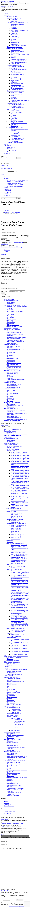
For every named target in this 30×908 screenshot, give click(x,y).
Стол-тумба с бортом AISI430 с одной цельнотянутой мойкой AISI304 (19, 625)
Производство (8, 814)
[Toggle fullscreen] (4, 844)
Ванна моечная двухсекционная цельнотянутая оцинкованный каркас (20, 467)
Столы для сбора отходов (18, 630)
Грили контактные (12, 687)
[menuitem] (6, 13)
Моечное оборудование (10, 444)
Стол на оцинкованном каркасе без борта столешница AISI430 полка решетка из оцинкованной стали (20, 594)
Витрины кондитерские (14, 713)
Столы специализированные (15, 628)
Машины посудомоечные (11, 443)
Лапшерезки (10, 768)
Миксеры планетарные (13, 773)
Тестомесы (10, 748)
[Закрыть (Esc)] (1, 841)
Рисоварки (10, 698)
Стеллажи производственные (15, 543)
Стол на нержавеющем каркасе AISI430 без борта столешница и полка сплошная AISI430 (20, 572)
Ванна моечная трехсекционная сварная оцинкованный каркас (20, 489)
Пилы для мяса (11, 782)
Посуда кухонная (15, 730)
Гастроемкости (18, 719)
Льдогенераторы (12, 753)
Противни (10, 540)
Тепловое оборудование (11, 677)
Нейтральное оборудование (12, 449)
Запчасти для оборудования (15, 242)
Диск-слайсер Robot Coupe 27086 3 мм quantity (14, 235)
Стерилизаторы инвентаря (14, 674)
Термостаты (10, 700)
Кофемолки (10, 441)
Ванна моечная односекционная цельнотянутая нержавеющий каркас (20, 478)
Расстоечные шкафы (13, 745)
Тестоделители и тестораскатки (16, 747)
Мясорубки (10, 776)
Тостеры (9, 665)
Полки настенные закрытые (19, 525)
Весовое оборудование (13, 707)
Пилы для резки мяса (13, 783)
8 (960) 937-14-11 (5, 826)
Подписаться (4, 425)
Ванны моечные (12, 450)
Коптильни (10, 694)
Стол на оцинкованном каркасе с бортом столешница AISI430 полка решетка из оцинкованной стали (20, 606)
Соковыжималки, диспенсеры (15, 788)
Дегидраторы (11, 689)
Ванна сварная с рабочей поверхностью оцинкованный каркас (19, 498)
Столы (9, 564)
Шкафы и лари (11, 637)
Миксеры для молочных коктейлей (17, 434)
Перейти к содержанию (7, 1)
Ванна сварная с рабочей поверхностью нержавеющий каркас (19, 493)
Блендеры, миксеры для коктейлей (17, 763)
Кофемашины (11, 440)
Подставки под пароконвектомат (15, 521)
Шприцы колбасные (13, 795)
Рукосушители (11, 672)
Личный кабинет (9, 806)
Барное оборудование (10, 431)
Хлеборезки (10, 750)
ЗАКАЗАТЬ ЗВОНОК (7, 6)
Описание (7, 250)
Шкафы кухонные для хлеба (19, 654)
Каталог (6, 803)
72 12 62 (20, 823)
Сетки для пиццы (9, 675)
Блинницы (10, 680)
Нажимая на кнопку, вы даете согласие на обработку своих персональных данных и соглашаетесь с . (14, 904)
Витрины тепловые (12, 715)
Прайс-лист (4, 254)
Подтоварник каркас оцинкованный (16, 516)
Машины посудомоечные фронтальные (14, 446)
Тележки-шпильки (16, 636)
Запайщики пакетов (13, 736)
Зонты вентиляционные (14, 508)
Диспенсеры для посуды (14, 657)
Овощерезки (10, 780)
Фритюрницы (11, 701)
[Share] (3, 844)
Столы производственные (14, 569)
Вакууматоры (11, 733)
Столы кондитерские (17, 631)
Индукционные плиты (13, 692)
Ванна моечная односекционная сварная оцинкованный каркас (20, 474)
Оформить (9, 168)
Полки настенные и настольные (16, 523)
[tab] (16, 250)
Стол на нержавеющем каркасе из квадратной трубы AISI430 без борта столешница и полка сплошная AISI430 (19, 582)
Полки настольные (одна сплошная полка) (18, 538)
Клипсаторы (10, 738)
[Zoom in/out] (6, 844)
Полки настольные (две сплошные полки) (17, 535)
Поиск (2, 293)
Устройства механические (14, 792)
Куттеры (9, 767)
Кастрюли (17, 722)
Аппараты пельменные (13, 762)
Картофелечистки (12, 765)
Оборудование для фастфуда (12, 662)
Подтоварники (11, 511)
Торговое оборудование (11, 706)
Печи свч (6, 666)
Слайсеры (10, 786)
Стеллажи (10, 542)
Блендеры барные (12, 432)
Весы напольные (15, 709)
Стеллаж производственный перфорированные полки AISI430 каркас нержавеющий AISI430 (19, 547)
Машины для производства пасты (17, 770)
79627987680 (4, 890)
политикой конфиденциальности (18, 906)
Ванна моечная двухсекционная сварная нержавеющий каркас (20, 456)
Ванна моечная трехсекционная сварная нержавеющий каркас (20, 486)
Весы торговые (15, 712)
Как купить (7, 813)
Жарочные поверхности (14, 691)
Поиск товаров (5, 291)
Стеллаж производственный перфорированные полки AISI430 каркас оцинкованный (19, 552)
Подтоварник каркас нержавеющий (16, 513)
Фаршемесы (10, 794)
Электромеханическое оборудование (14, 760)
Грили (9, 686)
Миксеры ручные (12, 774)
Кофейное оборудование (11, 438)
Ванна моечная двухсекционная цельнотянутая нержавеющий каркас (20, 463)
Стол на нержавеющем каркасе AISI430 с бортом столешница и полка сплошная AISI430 (20, 577)
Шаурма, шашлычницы (14, 704)
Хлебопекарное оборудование (12, 739)
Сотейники (17, 729)
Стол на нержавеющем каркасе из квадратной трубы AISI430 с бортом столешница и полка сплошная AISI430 (19, 588)
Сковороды (17, 727)
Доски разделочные (19, 721)
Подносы (16, 725)
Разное (6, 668)
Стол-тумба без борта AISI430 (19, 616)
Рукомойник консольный (18, 501)
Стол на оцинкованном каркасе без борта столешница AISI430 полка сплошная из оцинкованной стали (20, 600)
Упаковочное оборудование (12, 732)
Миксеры (10, 741)
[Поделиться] (3, 841)
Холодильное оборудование (12, 751)
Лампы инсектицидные (14, 671)
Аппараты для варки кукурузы (13, 429)
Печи (8, 744)
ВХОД (2, 174)
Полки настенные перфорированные (16, 527)
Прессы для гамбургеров (14, 785)
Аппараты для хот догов (14, 678)
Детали (6, 251)
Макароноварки (11, 695)
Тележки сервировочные (18, 634)
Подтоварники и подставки (15, 519)
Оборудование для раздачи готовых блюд (16, 656)
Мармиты (10, 659)
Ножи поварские (19, 724)
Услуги (6, 801)
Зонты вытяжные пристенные (19, 510)
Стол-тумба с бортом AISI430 (19, 618)
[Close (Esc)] (1, 844)
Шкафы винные (11, 754)
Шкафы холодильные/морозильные (17, 756)
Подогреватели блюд (13, 660)
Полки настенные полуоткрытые (16, 530)
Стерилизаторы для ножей (14, 789)
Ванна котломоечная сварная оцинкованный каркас (19, 453)
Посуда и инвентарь (13, 716)
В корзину (3, 168)
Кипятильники (8, 437)
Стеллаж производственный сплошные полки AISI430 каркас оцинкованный (19, 561)
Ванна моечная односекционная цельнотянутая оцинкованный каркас (20, 482)
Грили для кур (11, 663)
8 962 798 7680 (13, 823)
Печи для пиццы (12, 697)
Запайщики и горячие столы (15, 735)
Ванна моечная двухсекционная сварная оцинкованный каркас (20, 459)
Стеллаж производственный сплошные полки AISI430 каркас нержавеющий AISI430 (19, 557)
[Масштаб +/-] (6, 841)
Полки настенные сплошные (19, 532)
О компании (7, 804)
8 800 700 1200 (6, 3)
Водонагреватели (12, 684)
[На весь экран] (4, 841)
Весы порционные (16, 710)
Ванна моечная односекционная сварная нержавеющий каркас (20, 471)
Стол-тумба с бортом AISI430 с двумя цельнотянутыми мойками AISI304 (19, 621)
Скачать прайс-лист (9, 811)
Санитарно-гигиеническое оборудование (15, 669)
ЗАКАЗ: (4, 165)
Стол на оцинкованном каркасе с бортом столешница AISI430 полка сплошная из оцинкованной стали (20, 613)
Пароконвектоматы (12, 742)
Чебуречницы (11, 703)
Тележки (9, 633)
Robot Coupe (4, 244)
